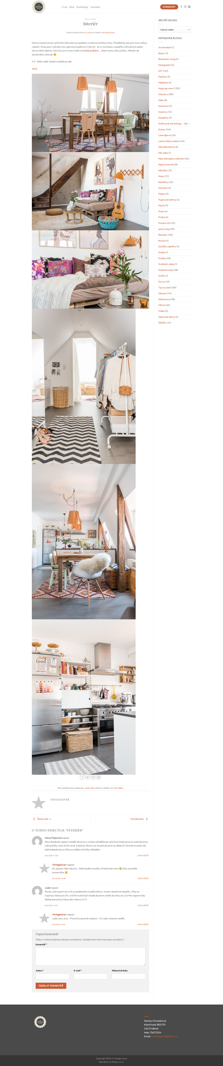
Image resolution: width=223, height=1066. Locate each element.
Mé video (163, 152)
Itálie (161, 100)
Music (161, 176)
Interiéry (163, 94)
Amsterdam (164, 47)
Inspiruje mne (165, 88)
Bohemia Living (166, 59)
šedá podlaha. (91, 50)
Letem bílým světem (169, 141)
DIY (160, 70)
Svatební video (166, 264)
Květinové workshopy (170, 123)
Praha (161, 217)
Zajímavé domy (166, 316)
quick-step (90, 19)
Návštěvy (163, 182)
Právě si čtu (164, 223)
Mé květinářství (166, 146)
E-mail (77, 970)
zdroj (34, 68)
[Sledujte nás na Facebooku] (181, 6)
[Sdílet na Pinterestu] (98, 777)
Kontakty (96, 6)
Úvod (64, 6)
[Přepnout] (190, 123)
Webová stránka (119, 970)
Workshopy (82, 6)
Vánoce (162, 293)
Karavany (163, 105)
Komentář (41, 944)
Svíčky (161, 275)
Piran (161, 211)
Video (161, 310)
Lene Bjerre (164, 135)
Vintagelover (108, 33)
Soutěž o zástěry (167, 246)
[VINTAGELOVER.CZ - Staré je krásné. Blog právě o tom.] (44, 7)
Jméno (40, 970)
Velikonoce (164, 299)
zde (69, 61)
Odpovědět (143, 855)
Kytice (161, 129)
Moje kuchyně (165, 164)
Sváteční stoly (165, 269)
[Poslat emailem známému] (93, 777)
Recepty (162, 234)
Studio (161, 252)
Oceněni (163, 187)
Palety (161, 193)
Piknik (161, 205)
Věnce (161, 304)
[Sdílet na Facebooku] (82, 777)
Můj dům (162, 170)
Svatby (162, 258)
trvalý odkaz (117, 788)
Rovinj (161, 240)
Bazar (161, 53)
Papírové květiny (167, 199)
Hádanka (163, 82)
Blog (71, 6)
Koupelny (163, 117)
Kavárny (162, 111)
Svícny (161, 281)
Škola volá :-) (44, 818)
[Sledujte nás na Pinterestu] (189, 6)
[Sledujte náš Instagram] (185, 6)
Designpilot (164, 64)
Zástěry (162, 322)
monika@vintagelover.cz (164, 1036)
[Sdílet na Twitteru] (87, 777)
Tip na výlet (164, 287)
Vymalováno (137, 818)
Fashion (162, 76)
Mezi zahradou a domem (171, 158)
